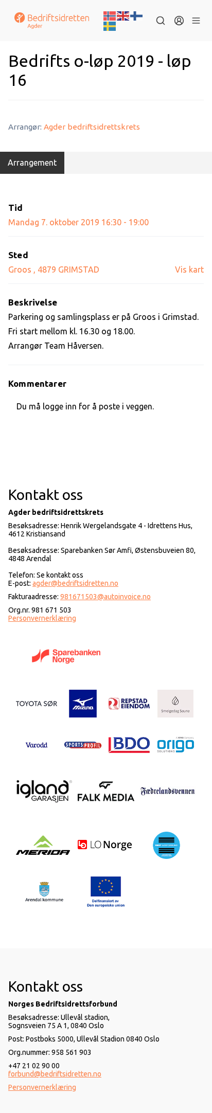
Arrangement (32, 162)
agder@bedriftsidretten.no (75, 583)
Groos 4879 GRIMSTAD (53, 269)
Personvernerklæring (42, 618)
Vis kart (189, 269)
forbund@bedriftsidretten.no (54, 1074)
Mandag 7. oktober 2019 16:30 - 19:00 (78, 222)
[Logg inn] (179, 20)
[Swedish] (110, 25)
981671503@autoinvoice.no (105, 597)
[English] (123, 15)
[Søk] (160, 20)
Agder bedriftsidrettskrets (92, 126)
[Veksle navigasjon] (196, 20)
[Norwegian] (110, 15)
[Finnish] (137, 15)
